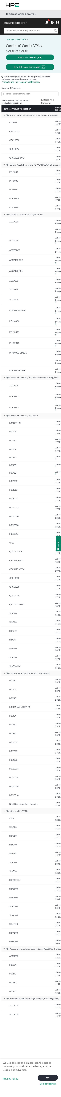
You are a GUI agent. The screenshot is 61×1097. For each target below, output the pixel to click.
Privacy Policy (10, 1078)
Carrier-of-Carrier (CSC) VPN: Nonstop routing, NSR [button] (33, 377)
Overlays (10, 39)
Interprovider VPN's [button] (18, 811)
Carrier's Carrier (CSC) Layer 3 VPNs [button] (26, 214)
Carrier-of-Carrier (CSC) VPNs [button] (23, 415)
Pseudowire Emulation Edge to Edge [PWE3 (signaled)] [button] (34, 998)
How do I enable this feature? (28, 67)
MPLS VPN (21, 39)
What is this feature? (29, 57)
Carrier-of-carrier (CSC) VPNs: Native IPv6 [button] (29, 673)
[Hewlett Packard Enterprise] (11, 5)
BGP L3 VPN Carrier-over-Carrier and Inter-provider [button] (33, 115)
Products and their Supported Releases (20, 82)
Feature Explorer (15, 23)
